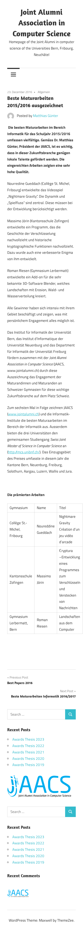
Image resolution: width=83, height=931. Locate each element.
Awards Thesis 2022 (28, 746)
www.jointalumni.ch (23, 414)
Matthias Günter (45, 115)
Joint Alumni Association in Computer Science (41, 22)
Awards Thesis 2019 (28, 765)
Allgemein (44, 92)
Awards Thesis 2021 (28, 752)
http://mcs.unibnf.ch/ (24, 452)
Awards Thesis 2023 (28, 739)
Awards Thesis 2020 (28, 758)
